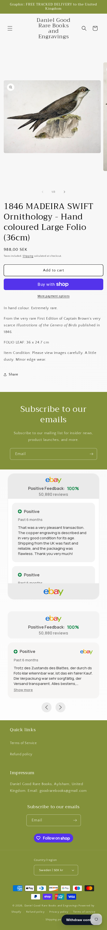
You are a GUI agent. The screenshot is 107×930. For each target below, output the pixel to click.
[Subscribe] (91, 454)
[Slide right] (64, 191)
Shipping (28, 256)
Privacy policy (58, 911)
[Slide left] (42, 191)
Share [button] (13, 375)
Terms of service (84, 911)
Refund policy (21, 754)
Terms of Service (23, 743)
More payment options (54, 296)
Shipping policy (56, 919)
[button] (9, 28)
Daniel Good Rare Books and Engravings (51, 905)
